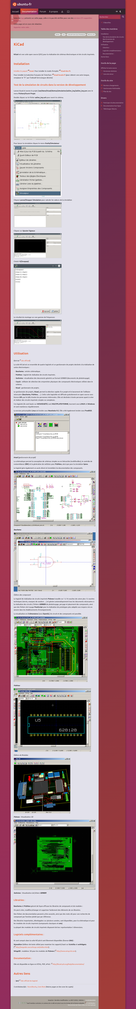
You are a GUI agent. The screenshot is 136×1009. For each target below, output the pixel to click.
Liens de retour (108, 74)
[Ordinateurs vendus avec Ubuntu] (68, 11)
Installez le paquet (21, 71)
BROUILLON (91, 34)
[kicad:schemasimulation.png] (38, 139)
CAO (63, 34)
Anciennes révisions (110, 71)
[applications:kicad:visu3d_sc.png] (42, 813)
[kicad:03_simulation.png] (38, 344)
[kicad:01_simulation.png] (38, 257)
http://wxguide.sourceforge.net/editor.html (32, 947)
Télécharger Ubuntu (110, 109)
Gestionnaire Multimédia (111, 88)
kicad (31, 71)
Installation (105, 34)
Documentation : (108, 54)
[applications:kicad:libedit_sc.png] (55, 591)
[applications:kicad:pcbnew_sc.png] (51, 681)
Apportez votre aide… (22, 27)
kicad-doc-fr (65, 71)
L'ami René (41, 987)
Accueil (15, 11)
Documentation (29, 11)
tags (22, 18)
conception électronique (76, 34)
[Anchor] (16, 44)
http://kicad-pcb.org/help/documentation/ (68, 964)
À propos (53, 11)
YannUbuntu (32, 987)
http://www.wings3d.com (66, 951)
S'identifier (107, 22)
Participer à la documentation (113, 103)
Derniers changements (111, 85)
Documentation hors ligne (112, 106)
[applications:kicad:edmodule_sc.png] (52, 751)
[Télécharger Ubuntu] (62, 11)
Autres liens (105, 57)
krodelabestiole (91, 1000)
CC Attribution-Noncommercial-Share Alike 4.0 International (82, 1004)
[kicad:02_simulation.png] (38, 313)
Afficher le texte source (109, 68)
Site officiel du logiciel (29, 981)
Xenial (58, 34)
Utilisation (104, 44)
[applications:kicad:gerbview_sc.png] (55, 889)
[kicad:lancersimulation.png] (38, 196)
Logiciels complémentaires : (112, 50)
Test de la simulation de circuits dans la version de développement (113, 39)
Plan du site (107, 91)
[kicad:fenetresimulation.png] (38, 227)
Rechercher (123, 16)
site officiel (25, 360)
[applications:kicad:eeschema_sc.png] (55, 526)
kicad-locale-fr (59, 75)
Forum (43, 11)
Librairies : (106, 47)
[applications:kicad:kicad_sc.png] (42, 453)
